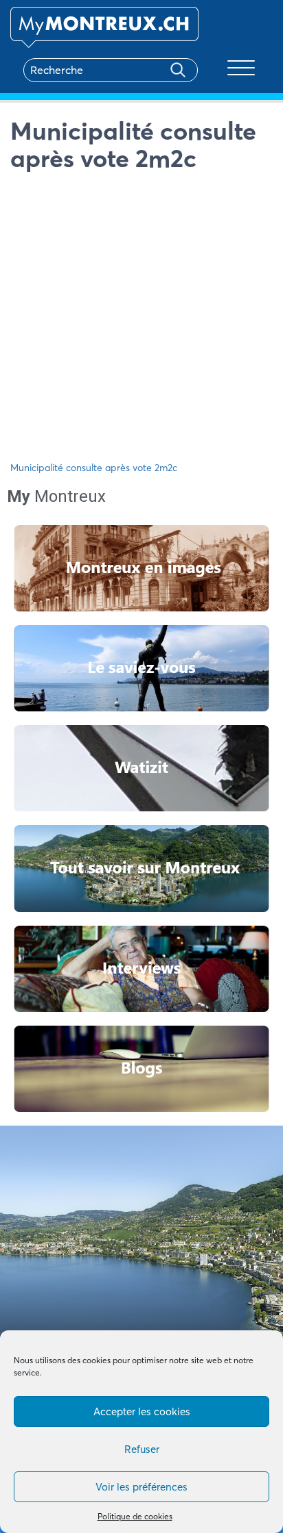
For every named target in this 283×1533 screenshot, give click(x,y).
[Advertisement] (141, 320)
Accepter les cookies (141, 1411)
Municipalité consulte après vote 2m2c (93, 467)
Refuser (141, 1449)
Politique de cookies (135, 1516)
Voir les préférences (141, 1486)
